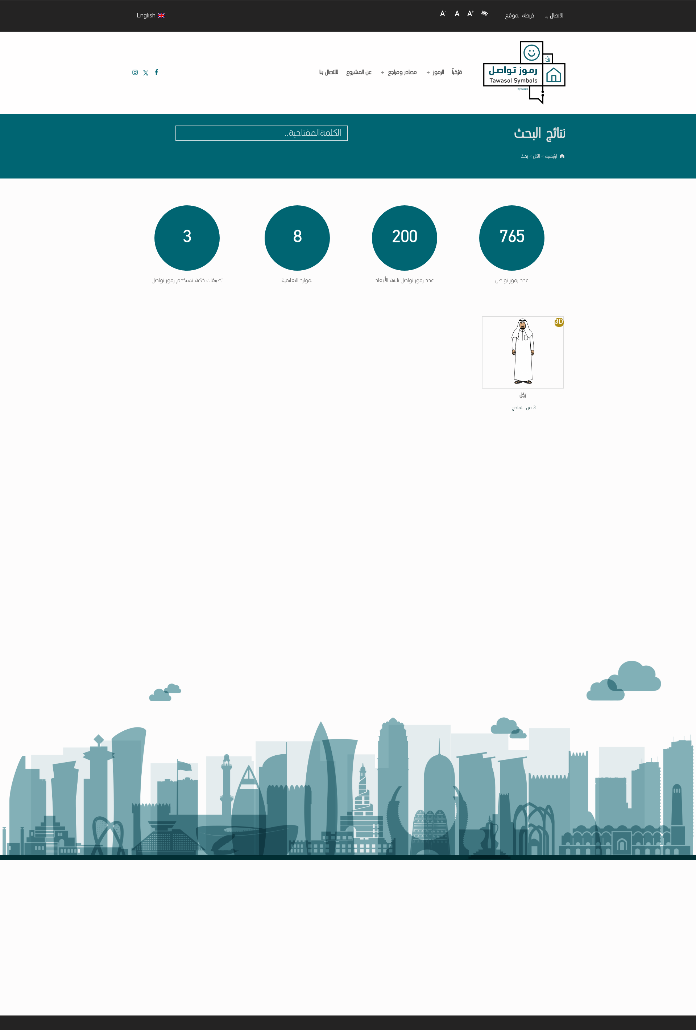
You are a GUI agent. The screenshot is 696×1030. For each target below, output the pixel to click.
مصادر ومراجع (402, 72)
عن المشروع (359, 72)
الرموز (438, 72)
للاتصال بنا (553, 16)
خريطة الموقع (519, 16)
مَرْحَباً (457, 72)
